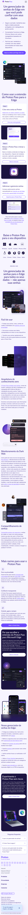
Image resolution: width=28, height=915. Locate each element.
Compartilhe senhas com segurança (11, 532)
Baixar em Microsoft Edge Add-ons (14, 53)
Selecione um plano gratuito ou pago (13, 112)
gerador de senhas (14, 743)
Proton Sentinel (11, 758)
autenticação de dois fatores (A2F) (13, 740)
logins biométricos (12, 765)
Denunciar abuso (5, 899)
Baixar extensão (14, 161)
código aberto (20, 598)
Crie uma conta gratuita (14, 122)
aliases (13, 735)
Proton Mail (17, 576)
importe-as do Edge (19, 191)
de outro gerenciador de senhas (13, 193)
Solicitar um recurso (6, 904)
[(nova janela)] (2, 863)
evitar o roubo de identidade (11, 484)
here (11, 909)
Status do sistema (6, 897)
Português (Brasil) (7, 893)
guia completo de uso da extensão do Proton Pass (14, 222)
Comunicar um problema (7, 901)
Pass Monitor (4, 459)
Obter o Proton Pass (14, 625)
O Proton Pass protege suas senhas (10, 385)
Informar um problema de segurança (11, 902)
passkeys (9, 748)
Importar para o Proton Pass (14, 197)
